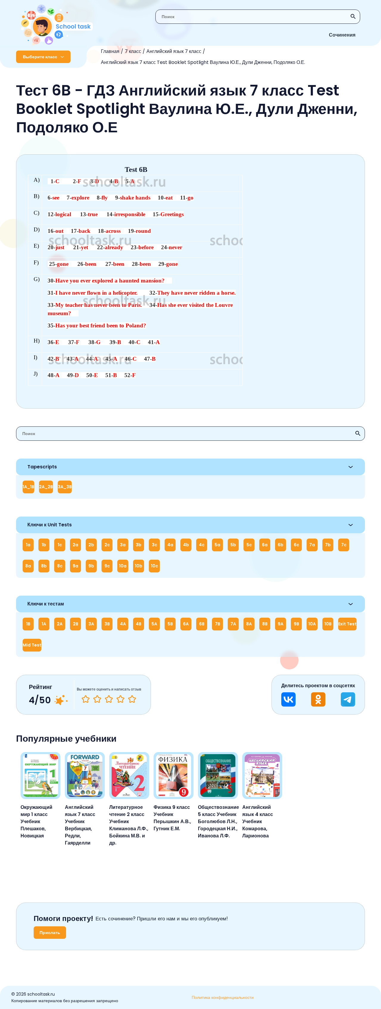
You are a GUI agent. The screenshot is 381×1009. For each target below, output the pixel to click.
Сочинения (342, 35)
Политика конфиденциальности (223, 997)
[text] (132, 699)
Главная (110, 51)
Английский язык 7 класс (173, 51)
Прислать (50, 933)
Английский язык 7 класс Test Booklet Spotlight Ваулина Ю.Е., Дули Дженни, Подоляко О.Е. (203, 62)
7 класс (133, 51)
